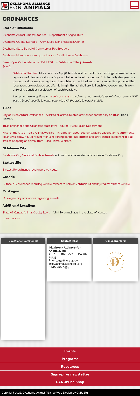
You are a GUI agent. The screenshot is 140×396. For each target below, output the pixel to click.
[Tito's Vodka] (117, 276)
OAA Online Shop (70, 382)
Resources (70, 367)
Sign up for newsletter (70, 374)
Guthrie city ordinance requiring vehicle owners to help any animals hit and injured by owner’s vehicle (66, 184)
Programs (70, 359)
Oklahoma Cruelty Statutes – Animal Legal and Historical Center (43, 41)
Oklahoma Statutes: (26, 73)
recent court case (59, 96)
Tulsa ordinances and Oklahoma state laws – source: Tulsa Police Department (52, 125)
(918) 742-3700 (68, 260)
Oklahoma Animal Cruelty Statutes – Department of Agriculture (43, 35)
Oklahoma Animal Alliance (26, 6)
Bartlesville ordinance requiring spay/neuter (30, 169)
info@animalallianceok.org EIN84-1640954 (65, 265)
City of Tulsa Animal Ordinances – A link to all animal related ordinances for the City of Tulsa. (61, 115)
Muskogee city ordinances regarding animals (31, 198)
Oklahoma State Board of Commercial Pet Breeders (36, 48)
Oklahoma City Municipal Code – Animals (28, 155)
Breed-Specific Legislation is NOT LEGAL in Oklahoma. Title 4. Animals (47, 62)
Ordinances (20, 19)
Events (70, 351)
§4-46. (7, 66)
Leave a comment (11, 218)
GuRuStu (82, 392)
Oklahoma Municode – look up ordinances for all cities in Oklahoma (45, 55)
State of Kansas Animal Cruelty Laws (26, 212)
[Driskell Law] (115, 273)
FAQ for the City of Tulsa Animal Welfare (29, 132)
